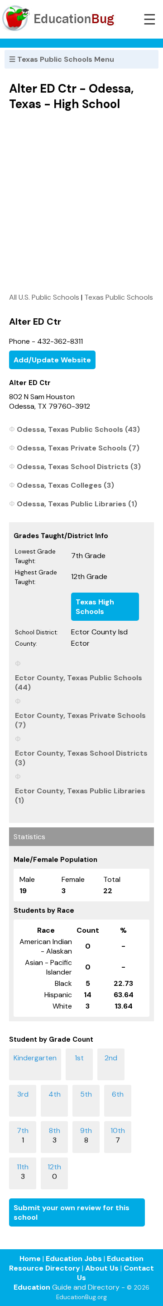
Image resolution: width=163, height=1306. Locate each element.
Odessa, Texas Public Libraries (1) (77, 504)
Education (32, 1287)
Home (30, 1258)
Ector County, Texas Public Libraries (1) (80, 795)
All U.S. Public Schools (44, 297)
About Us (102, 1268)
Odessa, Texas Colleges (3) (65, 485)
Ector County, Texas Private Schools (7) (80, 720)
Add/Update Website (52, 360)
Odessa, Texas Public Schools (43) (78, 429)
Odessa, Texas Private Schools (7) (78, 448)
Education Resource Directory (76, 1263)
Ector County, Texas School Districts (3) (81, 757)
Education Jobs (74, 1258)
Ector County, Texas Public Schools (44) (78, 682)
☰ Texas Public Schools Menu (61, 59)
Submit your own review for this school (71, 1212)
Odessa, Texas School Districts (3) (79, 466)
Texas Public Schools (118, 297)
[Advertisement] (81, 201)
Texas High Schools (95, 606)
